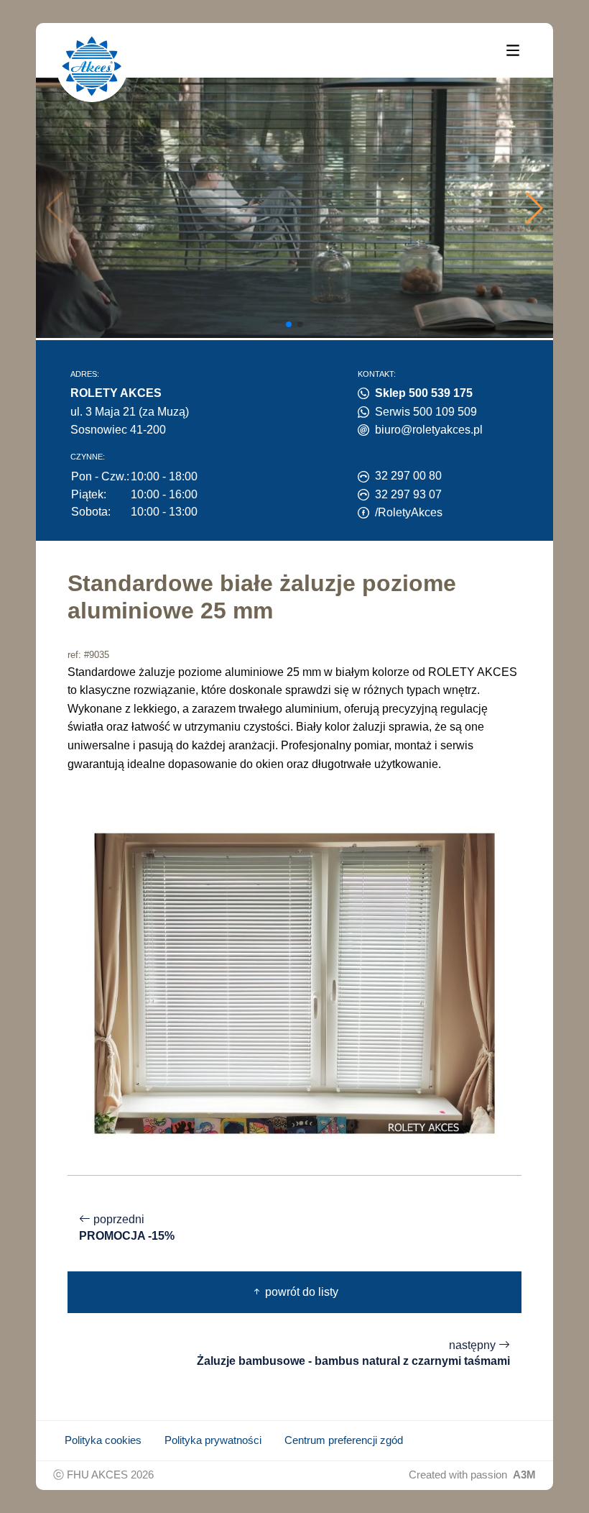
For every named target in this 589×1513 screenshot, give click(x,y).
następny (353, 1353)
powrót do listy (300, 1292)
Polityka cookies (103, 1440)
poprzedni (127, 1227)
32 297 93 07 (408, 494)
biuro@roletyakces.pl (429, 430)
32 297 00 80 (408, 476)
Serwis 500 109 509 (426, 412)
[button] (534, 208)
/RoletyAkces (408, 512)
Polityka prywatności (212, 1440)
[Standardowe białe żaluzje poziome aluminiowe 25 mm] (294, 983)
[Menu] (512, 49)
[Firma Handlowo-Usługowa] (92, 66)
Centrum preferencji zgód (343, 1440)
